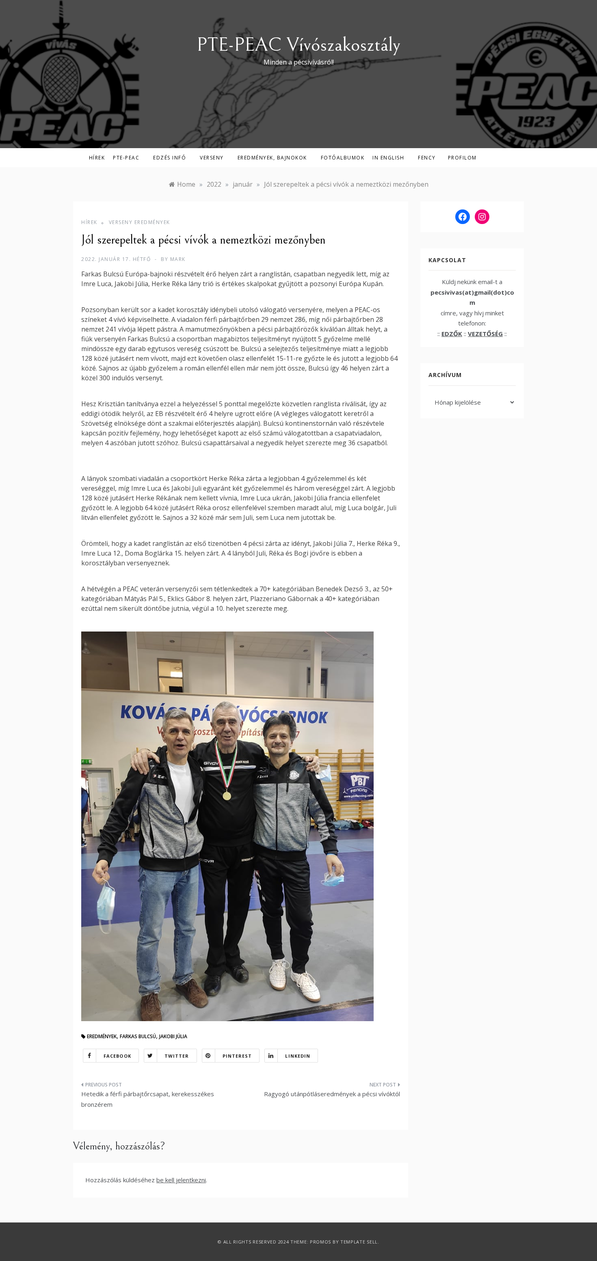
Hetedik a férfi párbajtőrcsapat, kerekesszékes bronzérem (147, 1099)
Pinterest (237, 1056)
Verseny (212, 157)
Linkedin (297, 1056)
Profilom (462, 157)
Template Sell (359, 1242)
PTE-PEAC (126, 157)
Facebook (117, 1056)
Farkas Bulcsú (138, 1036)
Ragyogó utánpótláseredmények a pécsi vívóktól (332, 1094)
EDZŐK (451, 334)
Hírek (97, 157)
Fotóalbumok (343, 157)
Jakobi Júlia (173, 1036)
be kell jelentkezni (181, 1180)
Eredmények (102, 1036)
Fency (427, 157)
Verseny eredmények (139, 222)
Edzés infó (169, 157)
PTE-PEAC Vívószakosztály (298, 45)
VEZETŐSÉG (485, 334)
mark (178, 259)
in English (388, 157)
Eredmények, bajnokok (272, 157)
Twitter (176, 1056)
